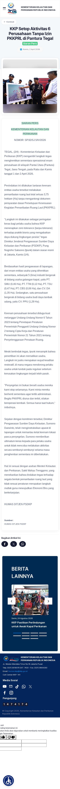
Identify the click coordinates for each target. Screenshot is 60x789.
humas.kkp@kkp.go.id (17, 671)
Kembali (10, 22)
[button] (17, 635)
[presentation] (11, 601)
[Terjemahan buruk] (11, 737)
